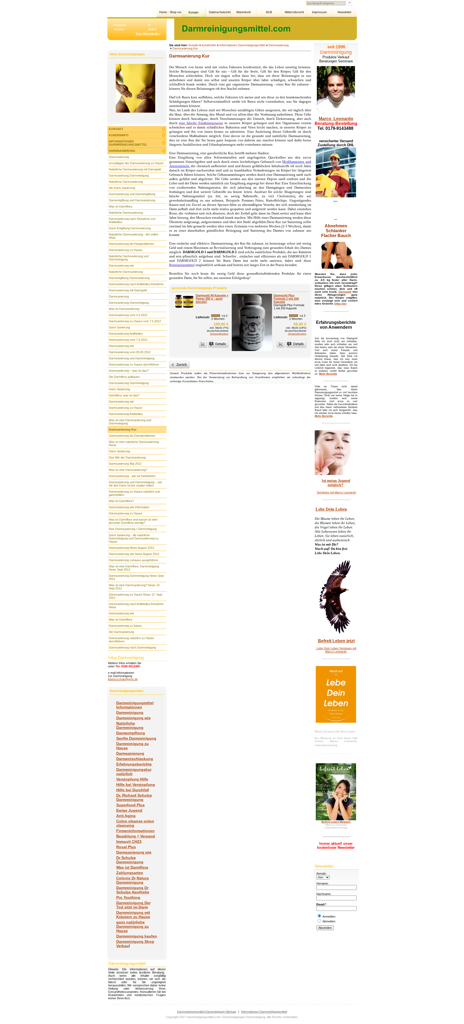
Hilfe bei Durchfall (132, 790)
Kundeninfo (119, 135)
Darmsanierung (122, 150)
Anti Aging (126, 816)
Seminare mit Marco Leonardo (336, 492)
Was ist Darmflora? (121, 501)
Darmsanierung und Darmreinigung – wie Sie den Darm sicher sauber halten (135, 484)
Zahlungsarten (129, 873)
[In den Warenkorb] (203, 344)
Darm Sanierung (119, 327)
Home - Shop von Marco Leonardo (170, 12)
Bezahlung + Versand (135, 836)
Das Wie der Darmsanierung (127, 457)
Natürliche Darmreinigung (129, 725)
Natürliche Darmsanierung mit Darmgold (135, 169)
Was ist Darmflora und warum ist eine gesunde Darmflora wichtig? (133, 521)
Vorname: (322, 883)
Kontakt (193, 12)
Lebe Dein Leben (331, 509)
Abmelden (328, 921)
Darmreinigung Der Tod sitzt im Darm (133, 905)
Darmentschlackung (134, 759)
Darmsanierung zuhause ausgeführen (133, 560)
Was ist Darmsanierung (124, 308)
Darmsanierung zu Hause (125, 250)
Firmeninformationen (135, 831)
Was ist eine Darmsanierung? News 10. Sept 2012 (134, 586)
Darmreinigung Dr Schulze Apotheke (132, 890)
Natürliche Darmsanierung (126, 181)
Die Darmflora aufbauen (124, 376)
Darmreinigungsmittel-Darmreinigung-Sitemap (206, 1011)
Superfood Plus (130, 805)
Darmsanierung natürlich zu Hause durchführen (131, 639)
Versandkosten (219, 333)
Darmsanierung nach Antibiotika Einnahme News (136, 605)
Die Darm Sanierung (122, 187)
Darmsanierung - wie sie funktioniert (132, 476)
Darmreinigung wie (133, 718)
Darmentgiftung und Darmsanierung (132, 200)
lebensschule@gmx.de (123, 679)
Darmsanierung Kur (122, 429)
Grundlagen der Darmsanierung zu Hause (136, 163)
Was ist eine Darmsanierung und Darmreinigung (130, 421)
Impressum (319, 12)
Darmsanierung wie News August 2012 (134, 554)
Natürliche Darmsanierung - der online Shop (133, 236)
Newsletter (344, 12)
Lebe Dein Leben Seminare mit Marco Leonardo (336, 650)
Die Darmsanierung (121, 631)
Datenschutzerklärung (220, 12)
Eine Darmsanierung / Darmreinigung (133, 529)
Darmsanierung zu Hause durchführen (134, 364)
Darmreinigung (129, 712)
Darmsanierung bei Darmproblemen (132, 435)
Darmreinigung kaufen (136, 936)
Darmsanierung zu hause (125, 625)
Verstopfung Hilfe (132, 779)
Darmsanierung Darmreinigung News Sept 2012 (136, 577)
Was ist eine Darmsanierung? (128, 469)
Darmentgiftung (130, 733)
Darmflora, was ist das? (124, 395)
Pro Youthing (128, 897)
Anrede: (321, 873)
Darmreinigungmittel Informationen (135, 705)
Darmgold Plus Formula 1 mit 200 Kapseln (286, 298)
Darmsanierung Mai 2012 (125, 463)
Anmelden (328, 916)
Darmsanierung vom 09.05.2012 (130, 352)
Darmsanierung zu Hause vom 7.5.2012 (135, 321)
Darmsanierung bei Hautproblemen (131, 243)
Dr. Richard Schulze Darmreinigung (134, 797)
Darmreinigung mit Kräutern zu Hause (133, 914)
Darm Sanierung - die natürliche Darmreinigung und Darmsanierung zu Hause (133, 538)
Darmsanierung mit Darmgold (128, 290)
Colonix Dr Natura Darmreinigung (132, 880)
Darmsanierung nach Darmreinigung (132, 647)
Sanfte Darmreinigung (136, 738)
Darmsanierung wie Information (129, 507)
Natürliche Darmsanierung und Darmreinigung (128, 258)
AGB (269, 12)
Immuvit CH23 (129, 841)
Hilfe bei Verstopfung (135, 784)
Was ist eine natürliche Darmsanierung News (134, 443)
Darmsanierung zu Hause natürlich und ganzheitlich (134, 493)
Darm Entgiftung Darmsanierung (130, 228)
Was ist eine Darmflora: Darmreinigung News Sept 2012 (134, 568)
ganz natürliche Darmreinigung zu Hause (132, 926)
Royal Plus (126, 847)
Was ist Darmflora (120, 206)
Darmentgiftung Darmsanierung (129, 278)
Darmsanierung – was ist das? (128, 370)
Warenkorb (243, 12)
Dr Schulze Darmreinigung (129, 859)
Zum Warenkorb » (148, 33)
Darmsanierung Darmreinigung (129, 175)
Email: (320, 904)
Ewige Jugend (129, 810)
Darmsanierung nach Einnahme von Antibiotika (132, 220)
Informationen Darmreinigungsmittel (128, 143)
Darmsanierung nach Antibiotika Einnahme (136, 284)
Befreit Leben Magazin (335, 821)
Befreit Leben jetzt (336, 641)
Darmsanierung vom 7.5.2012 (128, 339)
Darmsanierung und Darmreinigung (131, 358)
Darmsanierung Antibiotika (126, 333)
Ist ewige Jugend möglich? (336, 483)
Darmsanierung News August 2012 (131, 547)
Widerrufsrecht (294, 12)
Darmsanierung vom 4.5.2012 (128, 315)
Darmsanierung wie (121, 265)
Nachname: (323, 894)
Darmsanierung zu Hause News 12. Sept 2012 (135, 596)
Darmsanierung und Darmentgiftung (132, 194)
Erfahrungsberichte (134, 764)
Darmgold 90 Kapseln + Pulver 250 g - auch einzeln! (212, 298)
